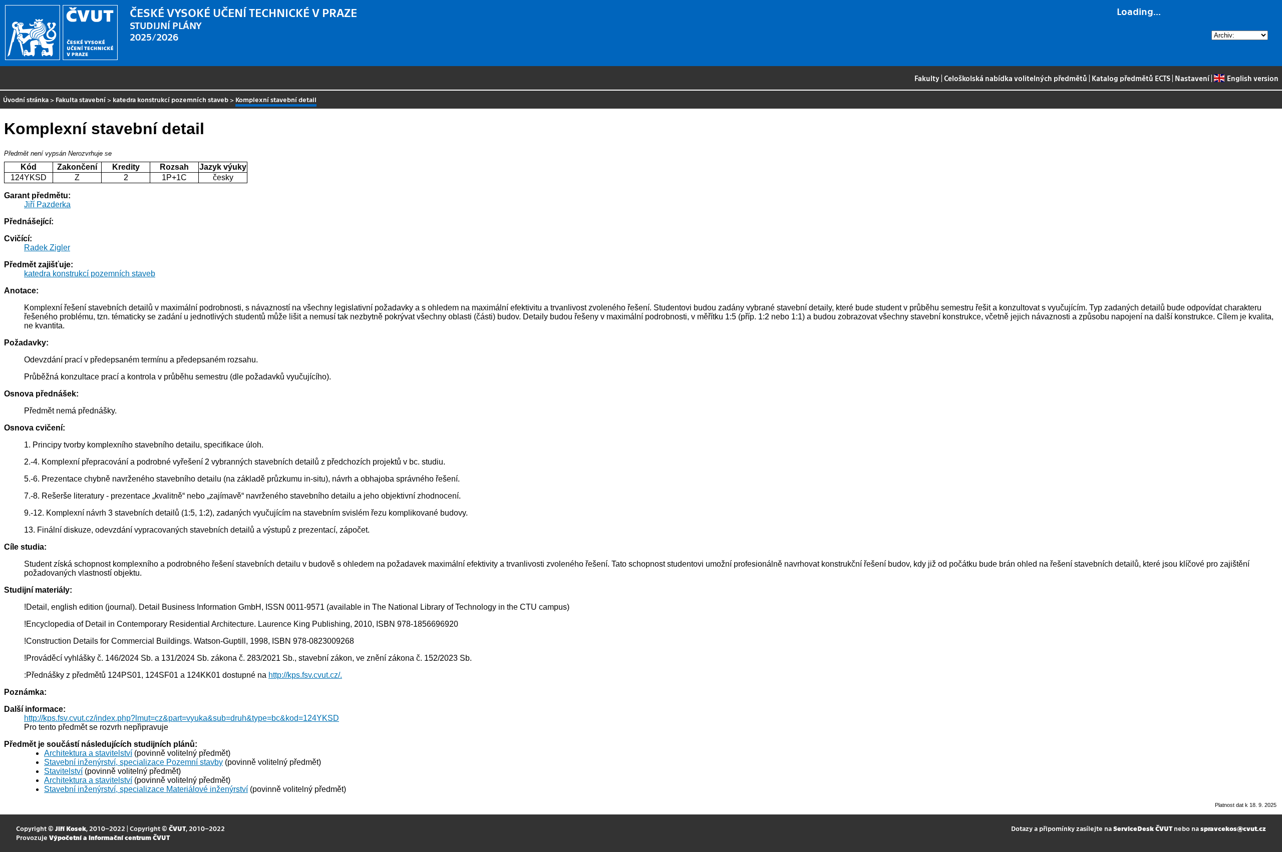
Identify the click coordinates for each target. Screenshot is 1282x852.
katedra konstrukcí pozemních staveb (170, 99)
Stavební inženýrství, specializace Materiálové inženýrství (146, 789)
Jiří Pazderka (47, 204)
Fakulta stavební (81, 99)
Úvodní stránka (26, 99)
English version (1252, 78)
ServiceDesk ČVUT (1142, 828)
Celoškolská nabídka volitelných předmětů (1015, 78)
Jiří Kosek (70, 828)
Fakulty (926, 78)
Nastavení (1192, 78)
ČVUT (177, 828)
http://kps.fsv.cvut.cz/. (305, 675)
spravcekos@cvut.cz (1233, 828)
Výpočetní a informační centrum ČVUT (109, 837)
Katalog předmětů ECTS (1131, 78)
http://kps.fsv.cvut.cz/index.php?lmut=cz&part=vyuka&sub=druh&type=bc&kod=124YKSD (181, 718)
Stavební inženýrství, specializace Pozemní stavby (133, 762)
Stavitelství (63, 771)
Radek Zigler (47, 247)
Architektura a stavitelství (88, 753)
